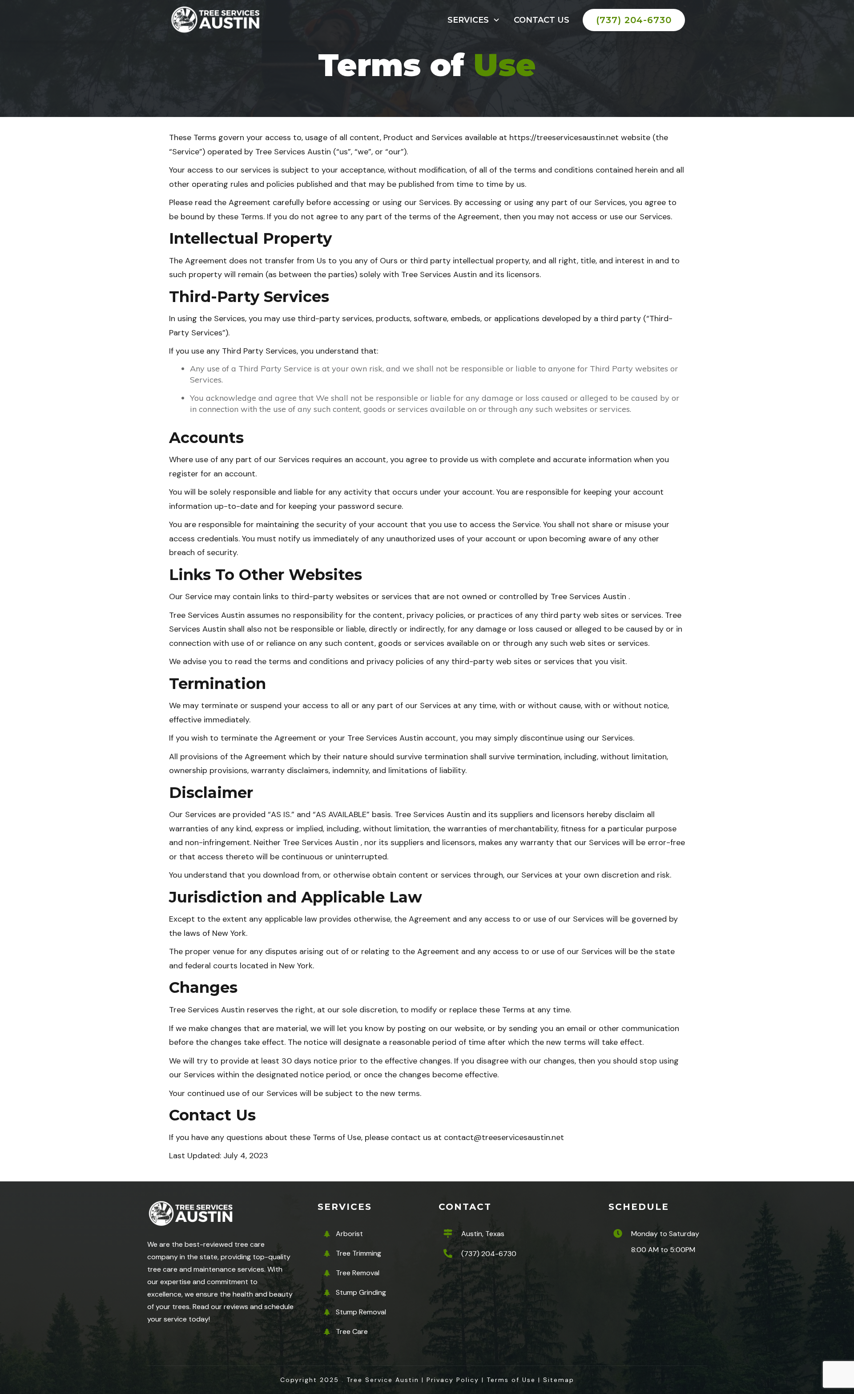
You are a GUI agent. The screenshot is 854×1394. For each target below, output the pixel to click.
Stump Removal (361, 1312)
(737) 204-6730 (488, 1253)
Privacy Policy (453, 1380)
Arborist (349, 1233)
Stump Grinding (361, 1292)
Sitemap (558, 1380)
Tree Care (352, 1331)
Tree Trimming (358, 1253)
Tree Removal (357, 1272)
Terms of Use (511, 1380)
